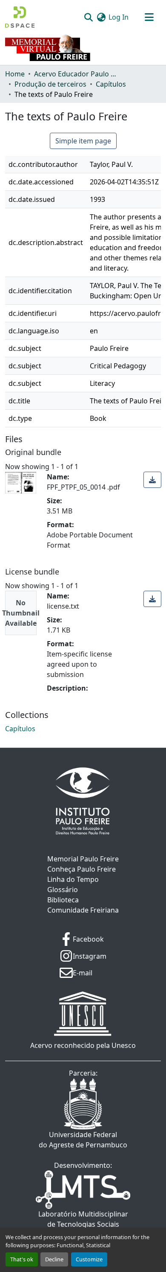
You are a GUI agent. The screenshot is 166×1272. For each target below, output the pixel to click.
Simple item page (83, 141)
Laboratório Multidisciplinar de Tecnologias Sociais (83, 1219)
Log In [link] (119, 17)
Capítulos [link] (111, 84)
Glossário (62, 889)
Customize (89, 1259)
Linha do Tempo (73, 879)
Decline (54, 1259)
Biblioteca (63, 899)
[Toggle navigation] (149, 17)
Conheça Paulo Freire (81, 869)
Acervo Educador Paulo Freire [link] (76, 74)
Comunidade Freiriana (83, 910)
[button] (19, 17)
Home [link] (15, 74)
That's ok (21, 1259)
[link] (152, 480)
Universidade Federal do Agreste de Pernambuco (83, 1139)
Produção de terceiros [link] (50, 84)
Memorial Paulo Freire (83, 859)
